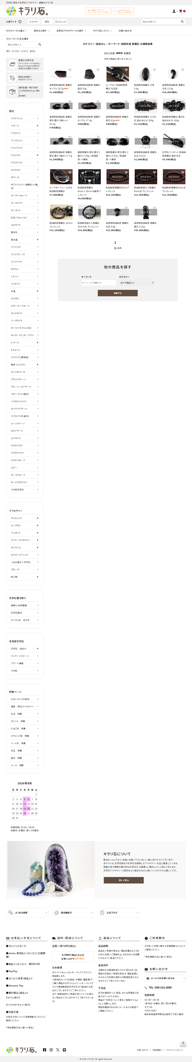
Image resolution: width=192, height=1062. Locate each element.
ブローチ (15, 569)
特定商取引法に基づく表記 (20, 1027)
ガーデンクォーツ (19, 195)
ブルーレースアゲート (21, 386)
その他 (14, 670)
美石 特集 (16, 757)
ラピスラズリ (17, 445)
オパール (15, 177)
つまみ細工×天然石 (20, 562)
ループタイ (15, 51)
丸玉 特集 (16, 713)
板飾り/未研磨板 (19, 605)
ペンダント (24, 51)
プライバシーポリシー (175, 1050)
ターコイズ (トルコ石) (21, 327)
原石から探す (40, 30)
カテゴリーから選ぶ (15, 30)
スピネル (15, 298)
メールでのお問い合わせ (160, 978)
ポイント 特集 (18, 721)
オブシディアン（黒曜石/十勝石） (24, 186)
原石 (47, 21)
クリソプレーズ (18, 254)
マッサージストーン (20, 655)
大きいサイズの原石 (20, 699)
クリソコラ (16, 246)
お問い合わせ (125, 30)
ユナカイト (16, 438)
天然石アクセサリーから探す (70, 30)
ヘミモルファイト (19, 401)
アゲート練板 (17, 663)
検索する (118, 293)
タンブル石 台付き (20, 620)
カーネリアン (17, 202)
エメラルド (16, 169)
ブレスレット (60, 21)
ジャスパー (16, 283)
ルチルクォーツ (18, 460)
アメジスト (16, 155)
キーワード (86, 276)
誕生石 (32, 51)
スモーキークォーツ (20, 305)
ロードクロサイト (19, 482)
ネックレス (16, 547)
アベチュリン (17, 140)
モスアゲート (17, 430)
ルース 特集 (17, 765)
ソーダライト (17, 320)
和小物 (14, 576)
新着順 (127, 52)
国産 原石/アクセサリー (23, 706)
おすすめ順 (109, 52)
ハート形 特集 (18, 743)
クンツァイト (16, 261)
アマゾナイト (17, 147)
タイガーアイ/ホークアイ (22, 335)
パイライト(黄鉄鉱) (20, 357)
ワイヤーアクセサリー (21, 540)
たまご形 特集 (18, 728)
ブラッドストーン (18, 379)
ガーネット (16, 210)
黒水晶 (14, 239)
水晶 (13, 291)
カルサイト (16, 224)
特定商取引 (157, 1050)
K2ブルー (15, 268)
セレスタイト (16, 313)
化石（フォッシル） (19, 217)
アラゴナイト (17, 162)
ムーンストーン (18, 423)
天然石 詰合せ (18, 648)
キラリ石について (101, 30)
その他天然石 (17, 489)
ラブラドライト (17, 452)
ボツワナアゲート (19, 408)
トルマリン (16, 349)
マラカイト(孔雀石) (20, 416)
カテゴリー (124, 276)
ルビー (14, 467)
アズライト (16, 133)
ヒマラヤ (34, 21)
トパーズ (15, 342)
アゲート (15, 125)
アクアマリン (17, 118)
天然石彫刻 (16, 612)
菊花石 (14, 232)
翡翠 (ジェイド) (18, 364)
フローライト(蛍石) (20, 393)
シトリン (14, 276)
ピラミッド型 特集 (20, 735)
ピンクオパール (18, 371)
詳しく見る (124, 880)
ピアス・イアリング (19, 554)
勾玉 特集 (16, 750)
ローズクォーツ (18, 474)
